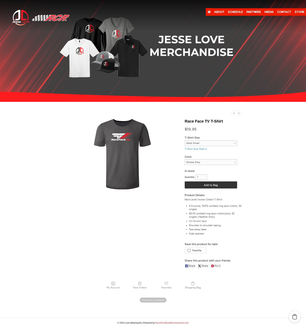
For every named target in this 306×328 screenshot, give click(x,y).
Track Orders (140, 287)
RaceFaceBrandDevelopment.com (172, 323)
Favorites (166, 287)
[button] (195, 250)
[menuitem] (233, 113)
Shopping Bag (193, 287)
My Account (113, 287)
